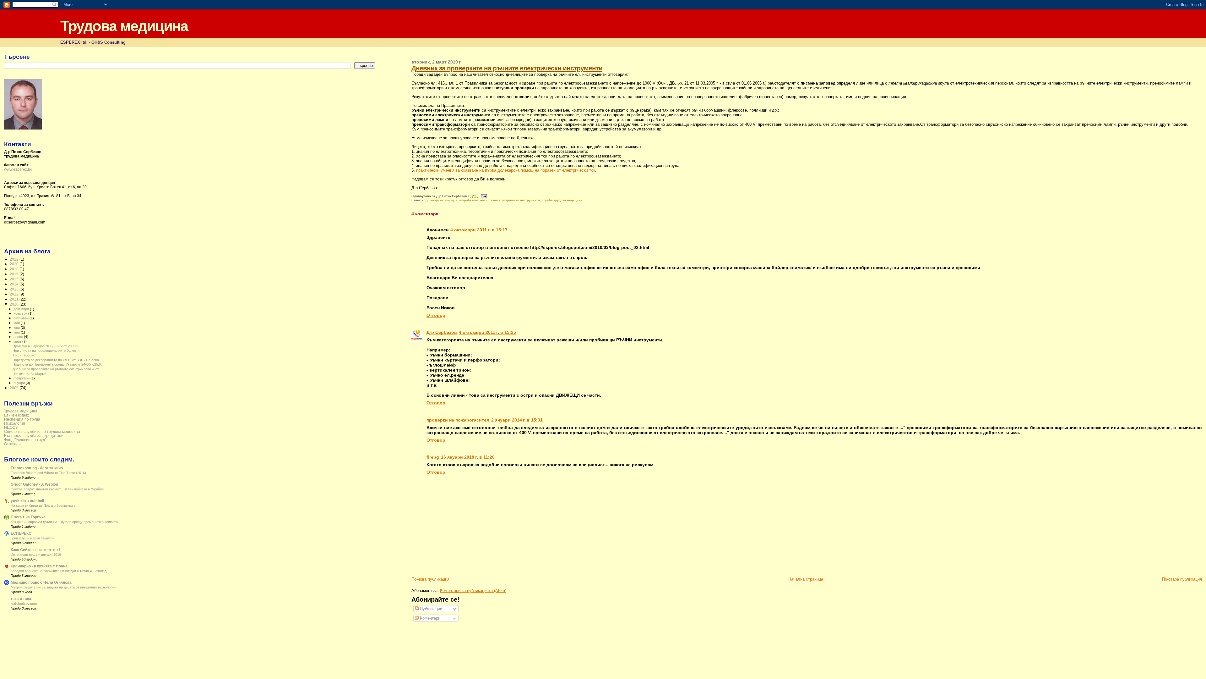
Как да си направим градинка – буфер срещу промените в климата (64, 522)
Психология (14, 423)
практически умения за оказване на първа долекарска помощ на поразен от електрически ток (505, 170)
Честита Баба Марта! (29, 374)
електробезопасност (471, 200)
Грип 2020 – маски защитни (32, 538)
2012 (14, 294)
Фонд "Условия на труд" (25, 440)
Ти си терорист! (25, 355)
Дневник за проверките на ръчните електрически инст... (57, 369)
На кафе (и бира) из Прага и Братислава (43, 505)
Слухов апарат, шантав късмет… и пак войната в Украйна (57, 489)
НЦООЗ (11, 427)
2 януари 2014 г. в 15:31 (517, 419)
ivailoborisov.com (24, 603)
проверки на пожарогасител (457, 419)
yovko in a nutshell (27, 501)
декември (22, 309)
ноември (21, 313)
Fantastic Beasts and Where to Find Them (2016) (48, 473)
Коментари (429, 618)
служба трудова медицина (562, 200)
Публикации (430, 608)
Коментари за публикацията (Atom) (473, 590)
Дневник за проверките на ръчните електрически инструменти (506, 68)
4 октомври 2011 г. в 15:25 (487, 332)
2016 (14, 274)
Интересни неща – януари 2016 (36, 554)
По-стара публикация (1182, 579)
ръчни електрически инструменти (514, 200)
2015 (14, 279)
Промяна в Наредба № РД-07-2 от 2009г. (45, 346)
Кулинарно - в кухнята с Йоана (39, 566)
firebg (432, 457)
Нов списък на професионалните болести (46, 350)
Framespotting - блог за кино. (37, 468)
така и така (21, 599)
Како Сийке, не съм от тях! (35, 550)
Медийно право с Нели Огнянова (41, 582)
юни (17, 327)
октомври (22, 318)
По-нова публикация (430, 579)
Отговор (435, 315)
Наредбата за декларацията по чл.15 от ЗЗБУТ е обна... (57, 360)
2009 (14, 388)
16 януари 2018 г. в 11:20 (468, 457)
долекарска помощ (440, 200)
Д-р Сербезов (441, 332)
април (19, 337)
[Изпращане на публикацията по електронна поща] (483, 196)
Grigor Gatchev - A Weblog (34, 484)
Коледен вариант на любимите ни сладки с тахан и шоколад (58, 571)
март (18, 341)
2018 (14, 269)
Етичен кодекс (17, 415)
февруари (22, 378)
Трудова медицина (124, 26)
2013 (14, 289)
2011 (14, 299)
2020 (14, 264)
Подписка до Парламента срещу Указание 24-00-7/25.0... (58, 364)
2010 (14, 304)
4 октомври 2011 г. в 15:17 (479, 229)
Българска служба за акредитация (35, 435)
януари (20, 383)
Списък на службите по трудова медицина (42, 431)
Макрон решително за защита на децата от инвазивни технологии (63, 587)
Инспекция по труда (22, 419)
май (17, 332)
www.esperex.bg (18, 169)
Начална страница (805, 579)
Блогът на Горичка (28, 517)
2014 (14, 284)
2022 (14, 259)
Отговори (12, 444)
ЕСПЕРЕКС (21, 533)
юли (17, 323)
